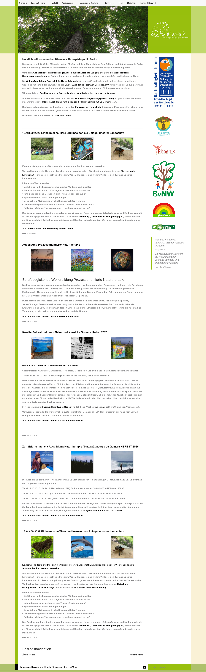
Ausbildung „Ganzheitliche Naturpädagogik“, (100, 216)
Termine (108, 3)
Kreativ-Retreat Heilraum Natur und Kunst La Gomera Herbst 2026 (64, 332)
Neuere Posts (136, 654)
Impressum (25, 667)
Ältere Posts (28, 654)
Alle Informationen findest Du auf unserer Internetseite (50, 316)
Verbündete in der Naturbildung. (89, 587)
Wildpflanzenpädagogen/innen (89, 73)
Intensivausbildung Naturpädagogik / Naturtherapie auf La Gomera (76, 102)
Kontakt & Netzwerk (148, 3)
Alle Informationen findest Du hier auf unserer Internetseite (52, 420)
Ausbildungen (67, 3)
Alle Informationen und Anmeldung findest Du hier (48, 228)
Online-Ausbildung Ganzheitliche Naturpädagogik (52, 81)
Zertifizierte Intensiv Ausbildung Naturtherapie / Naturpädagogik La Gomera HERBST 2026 (80, 446)
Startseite (23, 3)
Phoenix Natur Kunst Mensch (57, 407)
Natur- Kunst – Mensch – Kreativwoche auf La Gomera (50, 365)
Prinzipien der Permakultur (88, 107)
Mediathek (131, 3)
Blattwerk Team (63, 115)
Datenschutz (38, 667)
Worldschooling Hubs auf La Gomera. (96, 93)
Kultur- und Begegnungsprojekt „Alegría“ (96, 98)
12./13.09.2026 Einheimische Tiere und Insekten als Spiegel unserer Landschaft (73, 133)
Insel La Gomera (38, 3)
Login (48, 667)
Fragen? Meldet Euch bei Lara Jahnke (102, 510)
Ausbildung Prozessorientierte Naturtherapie (51, 244)
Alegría (100, 407)
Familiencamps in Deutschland (56, 93)
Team (121, 3)
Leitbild (55, 3)
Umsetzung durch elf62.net (65, 667)
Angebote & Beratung (89, 3)
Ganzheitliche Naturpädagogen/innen (52, 73)
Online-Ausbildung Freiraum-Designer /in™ (87, 85)
